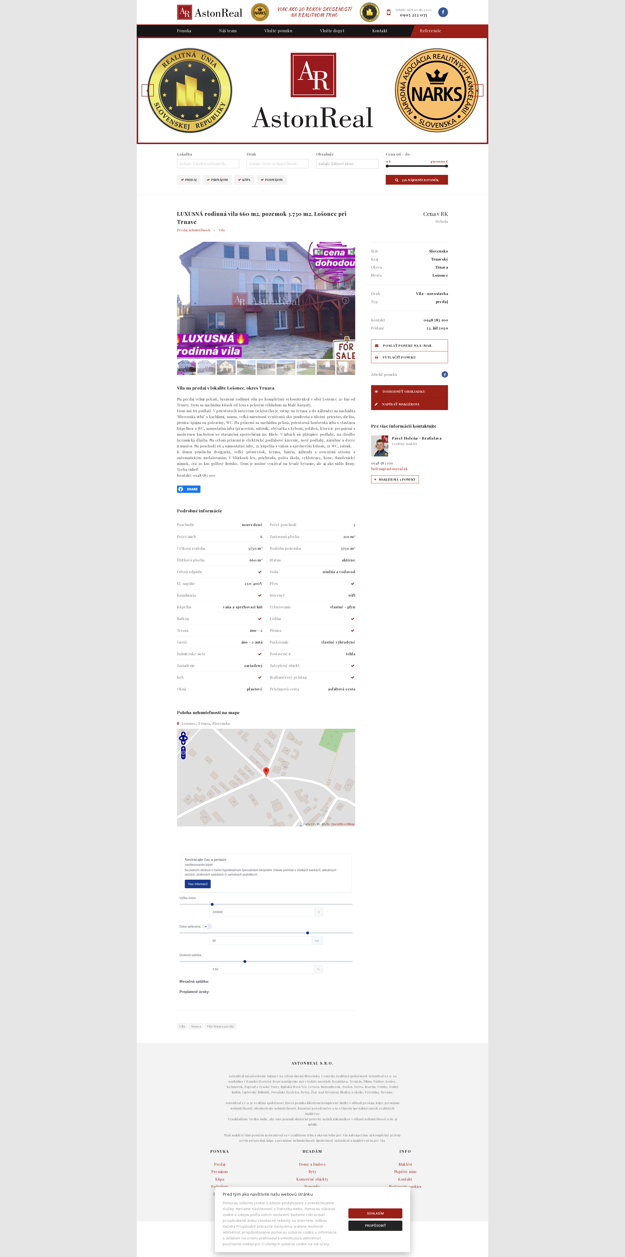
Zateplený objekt (285, 665)
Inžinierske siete (191, 653)
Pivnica (275, 630)
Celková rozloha (191, 548)
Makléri (405, 1164)
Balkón (183, 618)
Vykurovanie (280, 606)
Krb (180, 677)
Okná (181, 689)
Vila (222, 230)
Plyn (274, 583)
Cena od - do (398, 154)
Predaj (191, 180)
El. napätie (186, 583)
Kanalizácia (186, 595)
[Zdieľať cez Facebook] (188, 488)
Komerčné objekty (312, 1179)
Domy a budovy (312, 1164)
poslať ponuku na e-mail (407, 345)
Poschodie (185, 524)
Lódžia (275, 618)
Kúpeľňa (184, 606)
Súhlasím (375, 1213)
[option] (312, 90)
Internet (277, 595)
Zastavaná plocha (284, 536)
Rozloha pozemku (285, 548)
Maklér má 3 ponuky (397, 479)
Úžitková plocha (191, 560)
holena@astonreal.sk (389, 468)
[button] (148, 90)
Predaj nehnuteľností (193, 230)
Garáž (182, 642)
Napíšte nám (405, 1171)
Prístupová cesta (284, 689)
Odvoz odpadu (189, 571)
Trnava (196, 1026)
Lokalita (184, 154)
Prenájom (219, 180)
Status (275, 560)
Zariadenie (186, 665)
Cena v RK (435, 217)
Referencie (430, 30)
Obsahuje (325, 154)
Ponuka (184, 30)
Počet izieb (186, 536)
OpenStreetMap (342, 824)
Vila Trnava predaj (220, 1026)
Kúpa (246, 180)
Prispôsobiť (375, 1225)
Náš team (228, 30)
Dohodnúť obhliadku (403, 391)
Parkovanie (279, 642)
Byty (313, 1171)
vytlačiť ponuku (399, 357)
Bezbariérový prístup (288, 677)
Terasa (182, 630)
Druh (251, 154)
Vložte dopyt (332, 30)
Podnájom (274, 180)
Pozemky (312, 1186)
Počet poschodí (283, 524)
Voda (274, 571)
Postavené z (280, 653)
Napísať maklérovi (400, 404)
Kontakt (379, 30)
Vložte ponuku (278, 30)
